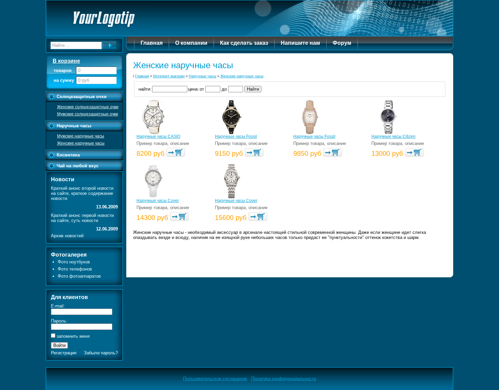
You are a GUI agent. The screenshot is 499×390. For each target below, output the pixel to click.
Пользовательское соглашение (215, 378)
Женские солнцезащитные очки (87, 107)
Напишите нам (300, 43)
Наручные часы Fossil (236, 136)
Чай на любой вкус (77, 165)
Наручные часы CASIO (158, 136)
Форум (342, 43)
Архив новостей (67, 235)
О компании (191, 43)
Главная (152, 43)
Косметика (68, 154)
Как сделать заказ (244, 43)
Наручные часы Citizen (393, 136)
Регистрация (63, 352)
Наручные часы (74, 125)
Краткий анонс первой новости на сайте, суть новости (82, 218)
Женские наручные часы (81, 143)
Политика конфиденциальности (283, 378)
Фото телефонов (75, 269)
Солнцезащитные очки (82, 96)
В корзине (66, 61)
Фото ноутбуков (74, 261)
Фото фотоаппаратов (79, 276)
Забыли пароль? (101, 352)
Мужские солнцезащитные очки (87, 114)
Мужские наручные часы (80, 136)
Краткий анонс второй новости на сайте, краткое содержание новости (82, 193)
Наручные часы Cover (157, 200)
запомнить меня (73, 336)
